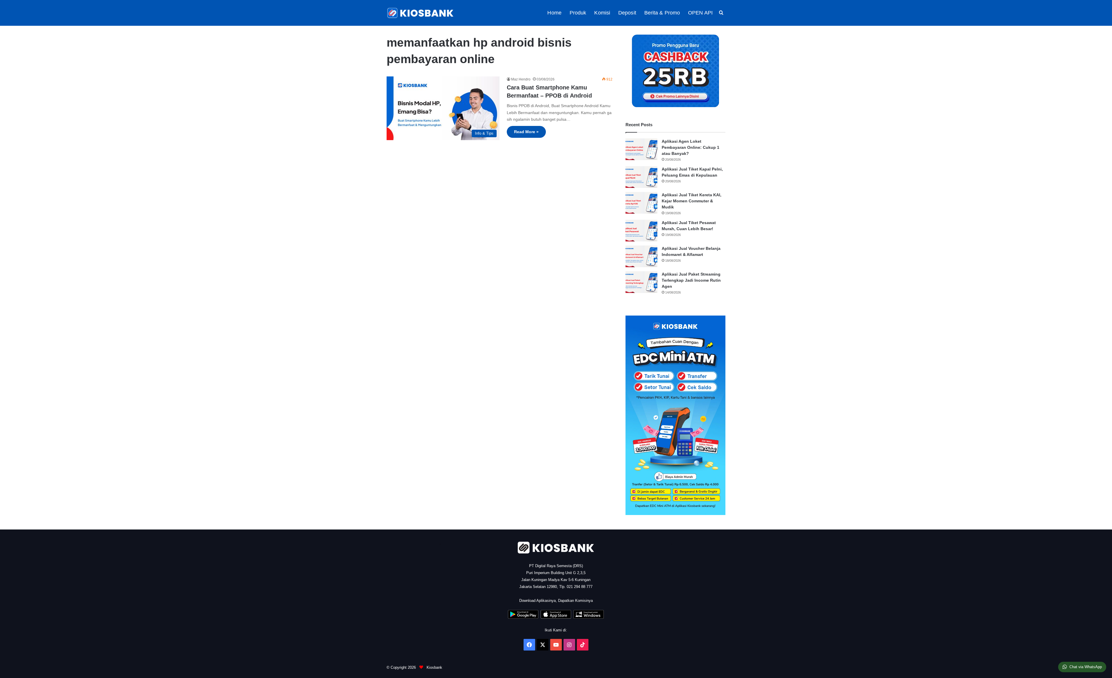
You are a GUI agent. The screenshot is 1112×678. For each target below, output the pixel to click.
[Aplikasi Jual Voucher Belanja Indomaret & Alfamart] (641, 256)
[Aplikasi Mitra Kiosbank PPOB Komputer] (588, 617)
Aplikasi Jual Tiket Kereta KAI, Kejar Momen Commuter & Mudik (691, 201)
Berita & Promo (662, 13)
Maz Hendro (521, 79)
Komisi (602, 13)
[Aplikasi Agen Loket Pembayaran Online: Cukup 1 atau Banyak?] (641, 149)
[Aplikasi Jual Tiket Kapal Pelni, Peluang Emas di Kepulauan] (641, 177)
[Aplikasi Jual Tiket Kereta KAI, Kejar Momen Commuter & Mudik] (641, 203)
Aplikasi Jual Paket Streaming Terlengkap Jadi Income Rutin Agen (691, 280)
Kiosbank (433, 667)
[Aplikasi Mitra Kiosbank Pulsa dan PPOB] (523, 617)
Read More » (526, 131)
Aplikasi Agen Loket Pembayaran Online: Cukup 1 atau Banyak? (690, 147)
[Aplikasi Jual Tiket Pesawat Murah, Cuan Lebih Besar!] (641, 230)
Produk (578, 13)
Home (554, 13)
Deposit (627, 13)
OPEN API (700, 13)
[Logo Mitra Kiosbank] (421, 13)
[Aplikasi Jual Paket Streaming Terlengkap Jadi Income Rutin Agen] (641, 282)
